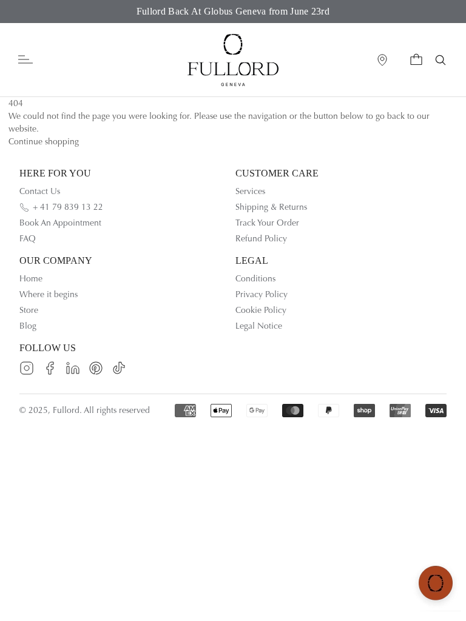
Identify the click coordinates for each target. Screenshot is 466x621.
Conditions (255, 279)
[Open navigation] (25, 60)
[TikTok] (119, 368)
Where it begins (48, 294)
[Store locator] (382, 60)
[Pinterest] (96, 368)
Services (250, 191)
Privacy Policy (261, 294)
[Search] (440, 60)
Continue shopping (43, 141)
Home (30, 279)
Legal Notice (258, 326)
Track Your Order (267, 223)
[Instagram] (26, 368)
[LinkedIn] (73, 368)
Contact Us (39, 191)
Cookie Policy (260, 310)
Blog (27, 326)
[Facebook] (49, 368)
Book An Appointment (60, 223)
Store (28, 310)
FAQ (27, 238)
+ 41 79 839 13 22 (68, 207)
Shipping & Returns (271, 207)
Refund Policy (261, 238)
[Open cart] (416, 60)
